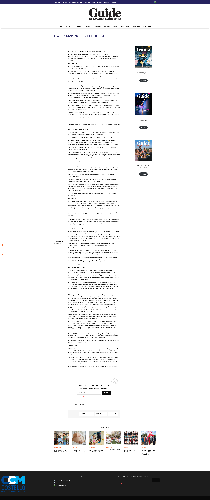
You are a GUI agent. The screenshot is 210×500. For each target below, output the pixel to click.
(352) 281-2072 (60, 483)
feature (76, 404)
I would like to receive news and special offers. (95, 396)
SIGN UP (106, 392)
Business (109, 447)
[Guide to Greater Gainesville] (105, 14)
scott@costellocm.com (62, 485)
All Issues (143, 80)
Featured (82, 404)
